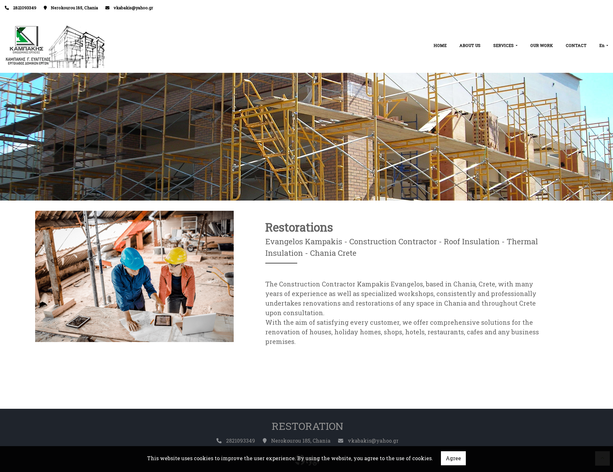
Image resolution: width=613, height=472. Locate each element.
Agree (453, 458)
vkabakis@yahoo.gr (133, 7)
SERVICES (504, 45)
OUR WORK (541, 45)
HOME (440, 45)
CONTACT (576, 45)
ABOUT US (470, 45)
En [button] (602, 45)
